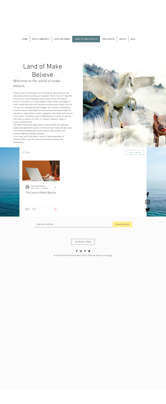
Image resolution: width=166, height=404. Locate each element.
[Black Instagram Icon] (148, 202)
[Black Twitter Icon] (148, 210)
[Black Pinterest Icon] (85, 251)
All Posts (26, 152)
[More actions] (56, 187)
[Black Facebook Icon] (148, 194)
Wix (110, 255)
